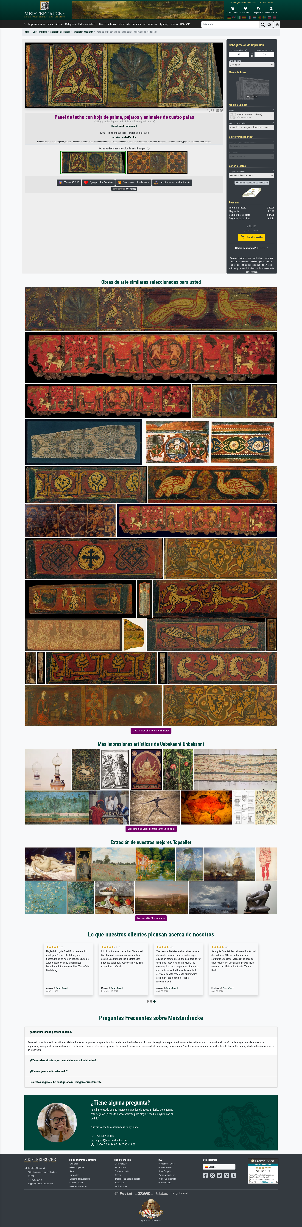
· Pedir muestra (120, 1186)
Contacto (185, 24)
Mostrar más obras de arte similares (151, 730)
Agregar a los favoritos (100, 182)
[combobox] (251, 64)
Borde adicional (235, 61)
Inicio (27, 32)
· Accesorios (119, 1182)
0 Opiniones (130, 189)
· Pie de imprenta (76, 1167)
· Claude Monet (165, 1167)
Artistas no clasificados (60, 32)
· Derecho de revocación (79, 1179)
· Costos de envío (121, 1171)
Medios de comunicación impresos (137, 24)
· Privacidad (74, 1175)
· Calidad (117, 1175)
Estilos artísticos (87, 24)
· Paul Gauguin (164, 1171)
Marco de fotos (107, 24)
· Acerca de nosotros (78, 1186)
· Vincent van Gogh (166, 1163)
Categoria (70, 24)
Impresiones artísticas (40, 24)
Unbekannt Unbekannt (83, 32)
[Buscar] (263, 24)
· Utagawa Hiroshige (167, 1179)
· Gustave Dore (164, 1182)
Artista (59, 24)
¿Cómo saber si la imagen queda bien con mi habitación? (63, 1060)
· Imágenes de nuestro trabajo (127, 1179)
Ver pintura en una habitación (174, 182)
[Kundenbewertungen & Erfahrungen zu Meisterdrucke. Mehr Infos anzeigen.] (263, 1170)
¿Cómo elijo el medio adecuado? (49, 1071)
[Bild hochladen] (276, 24)
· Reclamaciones (76, 1182)
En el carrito (253, 237)
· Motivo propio (120, 1163)
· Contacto (73, 1163)
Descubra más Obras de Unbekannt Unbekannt (151, 828)
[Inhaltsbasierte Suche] (269, 24)
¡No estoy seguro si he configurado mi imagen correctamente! (66, 1082)
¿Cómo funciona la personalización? (51, 1032)
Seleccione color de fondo (135, 182)
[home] (24, 24)
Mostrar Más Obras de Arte (151, 918)
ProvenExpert (62, 988)
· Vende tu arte (120, 1167)
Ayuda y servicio (169, 24)
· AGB (71, 1171)
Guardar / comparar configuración (253, 182)
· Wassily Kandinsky (166, 1175)
